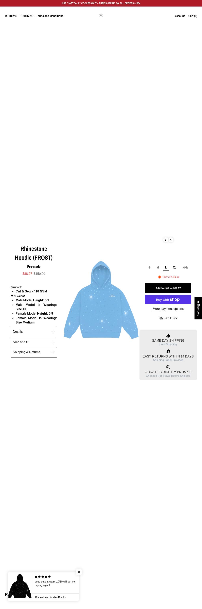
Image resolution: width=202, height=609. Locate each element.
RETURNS (11, 16)
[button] (79, 572)
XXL (185, 267)
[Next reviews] (165, 239)
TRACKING (26, 16)
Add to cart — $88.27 (168, 288)
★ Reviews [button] (198, 308)
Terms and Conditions (49, 16)
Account (180, 16)
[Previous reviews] (170, 239)
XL (174, 267)
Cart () (192, 16)
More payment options (168, 308)
